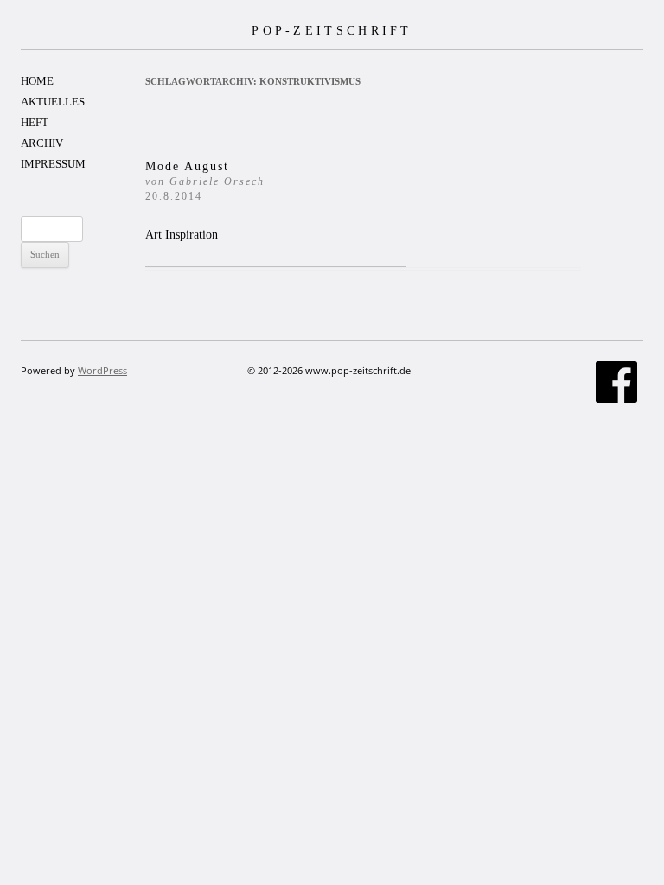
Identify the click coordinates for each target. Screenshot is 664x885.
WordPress (102, 370)
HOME (37, 80)
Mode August (205, 181)
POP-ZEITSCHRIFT (332, 30)
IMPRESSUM (53, 163)
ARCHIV (42, 143)
